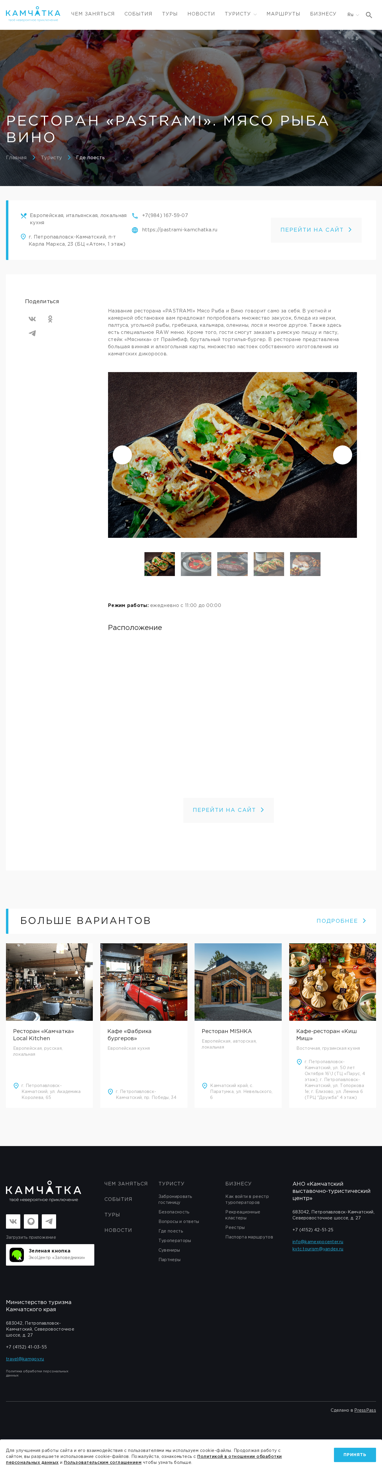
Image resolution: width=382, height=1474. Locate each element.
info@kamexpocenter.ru (317, 1242)
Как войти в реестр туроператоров (247, 1199)
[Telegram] (32, 333)
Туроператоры (174, 1241)
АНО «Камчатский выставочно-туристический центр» (331, 1191)
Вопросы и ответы (178, 1222)
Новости (201, 14)
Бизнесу (323, 14)
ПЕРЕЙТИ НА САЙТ (312, 230)
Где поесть (90, 158)
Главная (16, 158)
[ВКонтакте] (32, 319)
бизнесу (238, 1184)
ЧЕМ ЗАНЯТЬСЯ (93, 14)
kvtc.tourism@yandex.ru (318, 1249)
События (138, 14)
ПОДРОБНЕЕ (337, 921)
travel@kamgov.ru (25, 1359)
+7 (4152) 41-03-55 (26, 1347)
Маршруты (284, 14)
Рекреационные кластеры (242, 1215)
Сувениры (169, 1250)
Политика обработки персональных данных (37, 1373)
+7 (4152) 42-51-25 (312, 1230)
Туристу (51, 158)
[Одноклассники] (50, 319)
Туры (170, 14)
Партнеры (169, 1260)
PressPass (365, 1410)
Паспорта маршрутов (249, 1237)
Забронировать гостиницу (175, 1199)
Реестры (235, 1228)
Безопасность (174, 1212)
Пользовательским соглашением (102, 1462)
